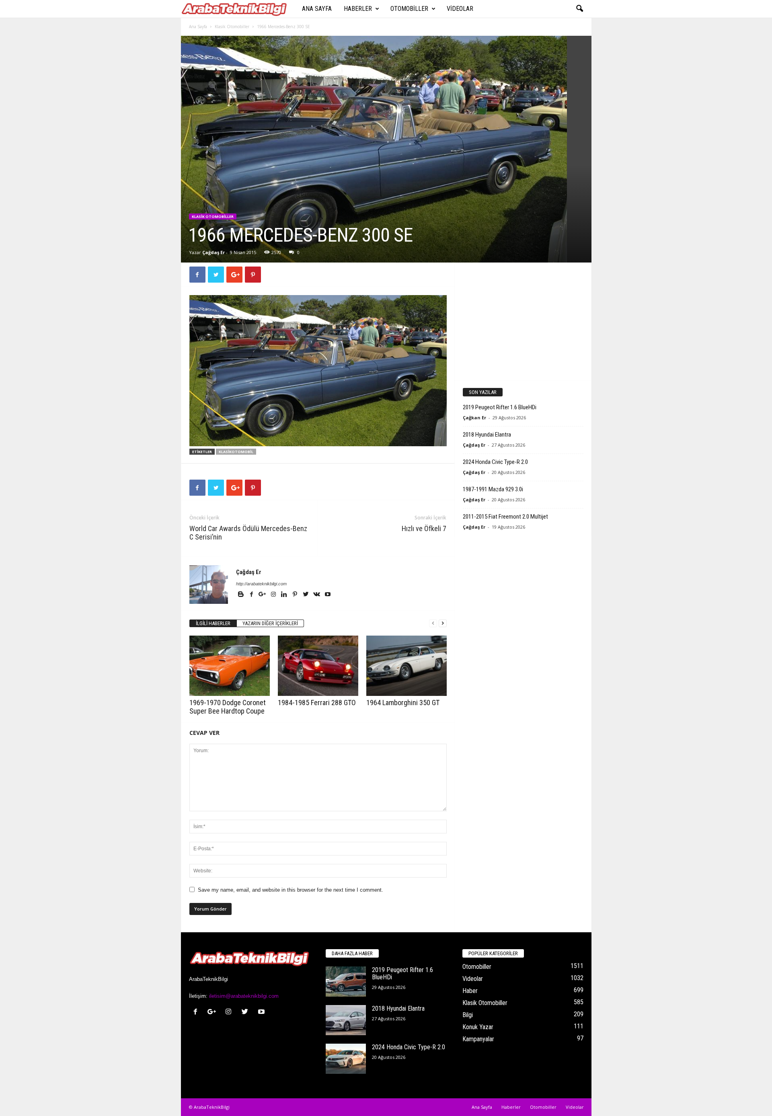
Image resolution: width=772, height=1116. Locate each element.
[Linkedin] (284, 595)
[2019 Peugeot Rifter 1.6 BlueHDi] (346, 981)
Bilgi (467, 1015)
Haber (470, 991)
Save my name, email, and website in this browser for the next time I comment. (290, 890)
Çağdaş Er (213, 252)
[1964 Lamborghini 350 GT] (406, 666)
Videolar (460, 8)
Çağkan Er (474, 417)
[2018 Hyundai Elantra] (346, 1020)
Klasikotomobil (236, 451)
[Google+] (263, 595)
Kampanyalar (478, 1039)
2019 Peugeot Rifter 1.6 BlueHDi (499, 407)
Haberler (358, 8)
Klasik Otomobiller (232, 26)
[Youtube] (328, 595)
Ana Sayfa (317, 8)
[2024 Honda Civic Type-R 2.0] (346, 1059)
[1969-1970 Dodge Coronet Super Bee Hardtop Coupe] (229, 666)
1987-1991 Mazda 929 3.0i (493, 489)
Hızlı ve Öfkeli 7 (424, 528)
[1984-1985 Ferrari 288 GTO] (318, 666)
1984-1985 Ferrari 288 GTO (317, 702)
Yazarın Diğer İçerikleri (270, 623)
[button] (579, 9)
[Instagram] (274, 595)
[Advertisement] (522, 321)
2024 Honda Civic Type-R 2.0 (495, 462)
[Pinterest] (295, 595)
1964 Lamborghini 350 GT (402, 702)
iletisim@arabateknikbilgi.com (244, 996)
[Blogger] (241, 595)
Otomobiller (409, 8)
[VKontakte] (317, 595)
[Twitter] (306, 595)
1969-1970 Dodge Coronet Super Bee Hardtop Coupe (227, 706)
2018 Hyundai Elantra (487, 434)
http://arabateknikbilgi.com (261, 583)
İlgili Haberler (213, 623)
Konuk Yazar (477, 1027)
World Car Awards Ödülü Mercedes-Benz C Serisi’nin (248, 532)
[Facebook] (252, 595)
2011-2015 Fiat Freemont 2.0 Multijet (505, 516)
